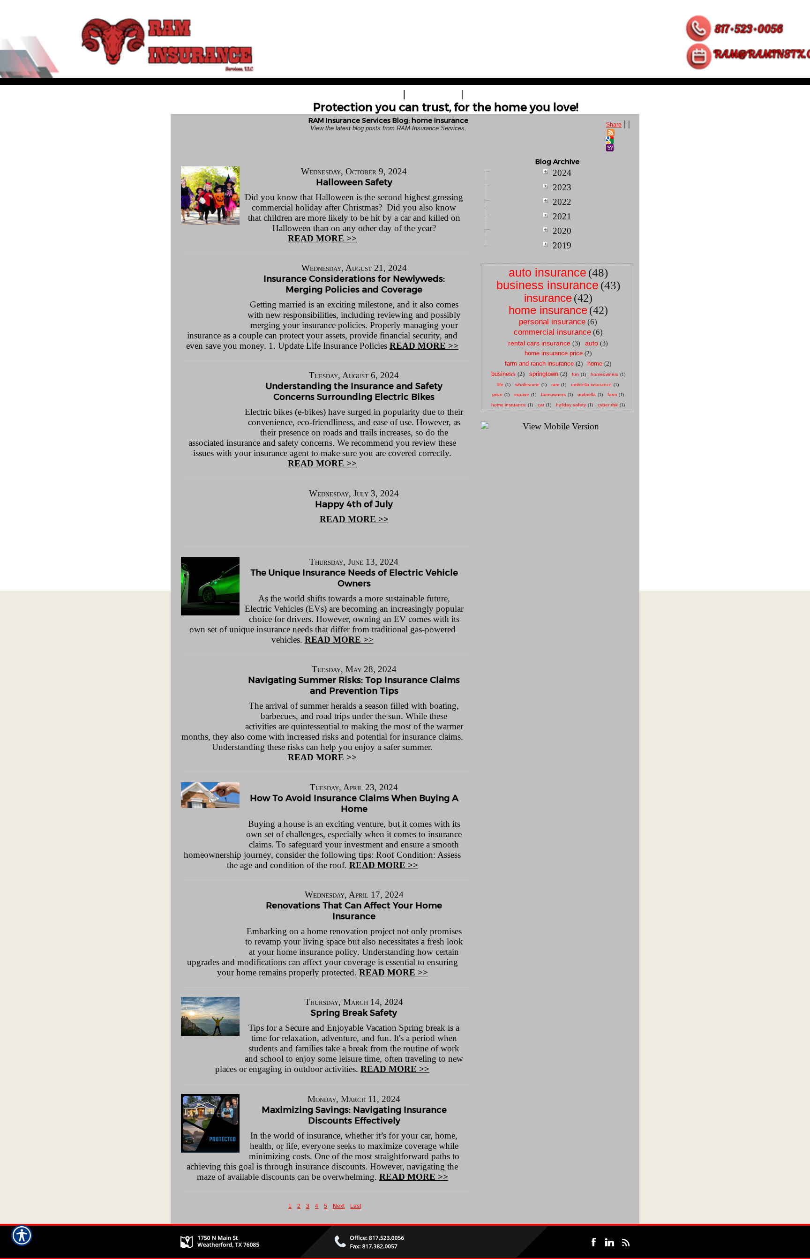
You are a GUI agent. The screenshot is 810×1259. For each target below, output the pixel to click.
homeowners (604, 374)
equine (521, 394)
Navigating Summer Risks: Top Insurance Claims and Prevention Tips (354, 685)
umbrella (587, 394)
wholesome (527, 384)
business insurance (547, 285)
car (541, 404)
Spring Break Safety (354, 1012)
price (497, 394)
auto (591, 343)
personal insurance (552, 321)
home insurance (548, 310)
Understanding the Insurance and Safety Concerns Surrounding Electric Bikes (354, 391)
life (500, 384)
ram (555, 384)
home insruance (508, 404)
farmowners (553, 394)
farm (612, 394)
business (503, 373)
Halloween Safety (354, 182)
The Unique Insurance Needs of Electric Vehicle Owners (354, 578)
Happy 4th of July (354, 504)
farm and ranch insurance (539, 363)
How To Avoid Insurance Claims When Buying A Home (354, 803)
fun (575, 374)
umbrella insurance (591, 384)
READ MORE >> (322, 238)
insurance (548, 298)
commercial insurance (552, 332)
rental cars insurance (539, 343)
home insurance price (554, 353)
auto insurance (547, 272)
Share (614, 124)
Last (355, 1206)
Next (339, 1206)
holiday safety (571, 404)
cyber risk (608, 404)
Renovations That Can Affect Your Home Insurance (354, 911)
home (594, 363)
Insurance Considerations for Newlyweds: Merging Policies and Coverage (354, 284)
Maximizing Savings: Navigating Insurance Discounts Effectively (354, 1115)
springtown (543, 373)
